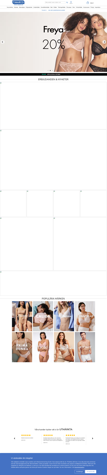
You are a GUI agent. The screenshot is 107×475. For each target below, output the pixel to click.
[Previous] (3, 42)
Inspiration (97, 7)
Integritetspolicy (79, 467)
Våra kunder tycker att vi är (53, 429)
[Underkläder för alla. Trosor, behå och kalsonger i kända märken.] (18, 3)
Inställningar (79, 471)
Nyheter (16, 7)
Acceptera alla (91, 471)
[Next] (104, 42)
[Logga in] (71, 2)
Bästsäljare (22, 7)
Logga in (71, 3)
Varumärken (10, 7)
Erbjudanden (29, 7)
